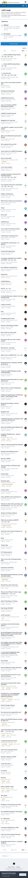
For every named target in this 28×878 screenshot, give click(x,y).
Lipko (3, 327)
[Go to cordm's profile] (25, 98)
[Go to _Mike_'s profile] (25, 609)
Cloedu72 (4, 216)
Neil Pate (4, 99)
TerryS (3, 820)
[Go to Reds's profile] (25, 504)
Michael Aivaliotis (6, 77)
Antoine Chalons (6, 159)
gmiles (3, 788)
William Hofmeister (6, 616)
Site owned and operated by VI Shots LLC (14, 868)
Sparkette (4, 299)
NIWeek (6, 25)
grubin (3, 168)
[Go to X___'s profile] (25, 55)
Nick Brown (4, 722)
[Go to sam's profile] (25, 222)
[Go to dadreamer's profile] (25, 297)
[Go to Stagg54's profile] (25, 275)
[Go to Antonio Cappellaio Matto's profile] (25, 435)
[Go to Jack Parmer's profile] (25, 185)
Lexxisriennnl (5, 382)
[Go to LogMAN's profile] (25, 121)
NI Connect (7, 34)
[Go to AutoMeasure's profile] (25, 805)
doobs (3, 92)
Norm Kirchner (5, 844)
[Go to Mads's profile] (25, 83)
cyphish (4, 223)
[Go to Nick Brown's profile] (25, 720)
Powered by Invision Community (14, 870)
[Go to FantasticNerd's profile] (25, 340)
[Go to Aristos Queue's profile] (25, 683)
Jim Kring (4, 145)
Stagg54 (4, 115)
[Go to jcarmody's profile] (25, 661)
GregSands (4, 58)
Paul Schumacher (6, 627)
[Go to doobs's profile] (25, 91)
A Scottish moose (6, 742)
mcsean (4, 706)
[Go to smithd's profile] (25, 713)
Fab (3, 698)
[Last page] (26, 51)
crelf (3, 553)
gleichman (4, 179)
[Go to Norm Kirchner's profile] (25, 842)
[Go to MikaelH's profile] (25, 750)
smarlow (4, 733)
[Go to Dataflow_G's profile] (25, 395)
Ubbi (3, 437)
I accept (23, 874)
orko (3, 475)
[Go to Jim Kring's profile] (25, 145)
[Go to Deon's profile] (25, 730)
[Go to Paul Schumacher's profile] (25, 624)
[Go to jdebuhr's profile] (25, 388)
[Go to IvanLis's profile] (25, 419)
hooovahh (4, 252)
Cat (3, 365)
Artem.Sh (4, 421)
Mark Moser (4, 152)
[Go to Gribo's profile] (25, 348)
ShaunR (4, 283)
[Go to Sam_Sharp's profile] (25, 74)
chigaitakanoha (5, 646)
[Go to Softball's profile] (25, 175)
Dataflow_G (4, 398)
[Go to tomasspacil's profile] (25, 490)
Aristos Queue (5, 237)
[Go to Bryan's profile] (25, 312)
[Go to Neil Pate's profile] (25, 152)
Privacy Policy (11, 867)
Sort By (24, 48)
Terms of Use (7, 876)
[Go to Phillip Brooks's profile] (25, 208)
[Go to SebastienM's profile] (25, 201)
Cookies (18, 867)
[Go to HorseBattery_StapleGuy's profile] (25, 371)
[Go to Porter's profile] (25, 252)
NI (20, 35)
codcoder (4, 342)
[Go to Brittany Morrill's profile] (25, 34)
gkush (3, 406)
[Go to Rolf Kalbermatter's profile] (25, 319)
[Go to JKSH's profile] (25, 136)
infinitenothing (5, 320)
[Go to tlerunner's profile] (25, 553)
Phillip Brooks (5, 122)
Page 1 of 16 (14, 50)
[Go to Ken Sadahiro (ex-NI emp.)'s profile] (25, 592)
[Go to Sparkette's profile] (25, 305)
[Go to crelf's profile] (25, 159)
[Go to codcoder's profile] (25, 105)
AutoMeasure (5, 806)
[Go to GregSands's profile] (25, 268)
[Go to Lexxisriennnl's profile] (25, 380)
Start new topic (14, 43)
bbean (3, 546)
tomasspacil (5, 491)
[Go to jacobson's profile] (25, 466)
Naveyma (4, 313)
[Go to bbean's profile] (25, 546)
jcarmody (4, 108)
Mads (3, 85)
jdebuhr (4, 389)
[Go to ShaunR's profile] (25, 259)
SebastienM (4, 202)
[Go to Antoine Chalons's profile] (25, 215)
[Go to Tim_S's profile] (25, 602)
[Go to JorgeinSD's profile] (25, 812)
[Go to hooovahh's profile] (25, 26)
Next (23, 50)
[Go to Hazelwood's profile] (25, 675)
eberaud (4, 758)
